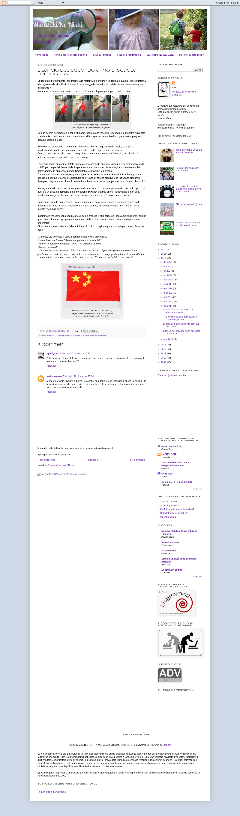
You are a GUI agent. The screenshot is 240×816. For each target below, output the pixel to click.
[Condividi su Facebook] (93, 331)
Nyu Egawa (52, 353)
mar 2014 (169, 301)
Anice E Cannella (169, 501)
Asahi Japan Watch (170, 505)
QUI (84, 91)
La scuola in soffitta (171, 570)
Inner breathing (168, 517)
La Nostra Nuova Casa (160, 54)
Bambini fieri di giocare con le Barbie (187, 169)
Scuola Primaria (102, 54)
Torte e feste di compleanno (70, 54)
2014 (164, 258)
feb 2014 (168, 306)
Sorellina (102, 335)
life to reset (167, 473)
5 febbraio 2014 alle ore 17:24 (78, 376)
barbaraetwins (54, 376)
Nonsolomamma (170, 542)
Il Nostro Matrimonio (129, 54)
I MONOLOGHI (168, 454)
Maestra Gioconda (55, 335)
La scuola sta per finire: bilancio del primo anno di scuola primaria (189, 189)
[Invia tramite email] (83, 331)
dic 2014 (168, 262)
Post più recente (46, 460)
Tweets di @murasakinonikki (172, 375)
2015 (164, 254)
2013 (164, 344)
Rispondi (51, 366)
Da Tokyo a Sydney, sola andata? (177, 509)
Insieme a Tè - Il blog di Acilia (176, 482)
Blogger (167, 745)
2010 (164, 357)
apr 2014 (168, 297)
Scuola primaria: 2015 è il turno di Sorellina (189, 151)
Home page (41, 54)
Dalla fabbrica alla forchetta (174, 513)
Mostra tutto (197, 489)
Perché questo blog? (191, 54)
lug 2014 (168, 284)
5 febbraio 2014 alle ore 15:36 (75, 353)
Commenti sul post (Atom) (60, 465)
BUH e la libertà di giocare (189, 204)
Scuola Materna (90, 335)
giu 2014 (168, 288)
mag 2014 (169, 292)
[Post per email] (76, 331)
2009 (164, 362)
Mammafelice (168, 550)
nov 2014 (169, 266)
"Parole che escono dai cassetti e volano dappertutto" (180, 318)
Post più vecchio (137, 460)
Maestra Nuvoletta (73, 335)
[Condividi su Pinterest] (97, 331)
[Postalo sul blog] (86, 331)
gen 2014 (169, 339)
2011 (164, 353)
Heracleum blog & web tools (52, 792)
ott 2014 (168, 271)
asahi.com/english (171, 446)
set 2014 (168, 275)
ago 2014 (169, 279)
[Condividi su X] (90, 331)
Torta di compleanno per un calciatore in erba (188, 223)
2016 (164, 249)
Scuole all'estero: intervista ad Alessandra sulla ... (178, 311)
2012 (164, 349)
